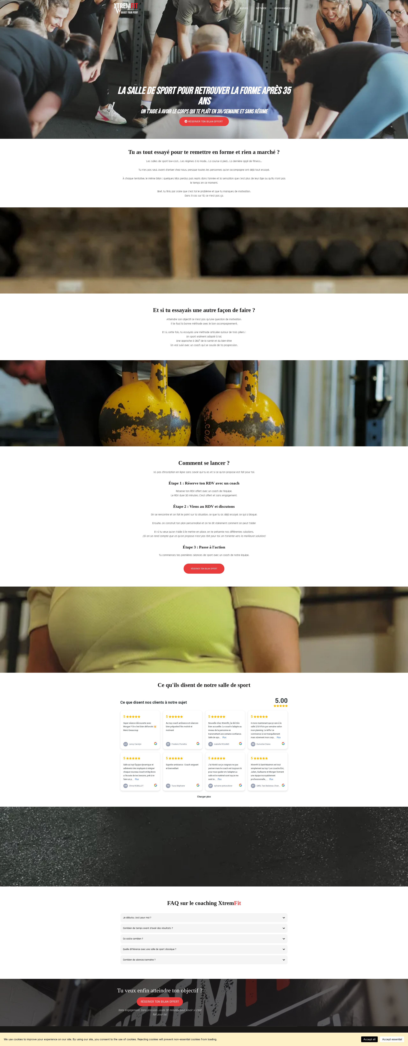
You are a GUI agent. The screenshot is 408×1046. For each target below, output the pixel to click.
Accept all (369, 1039)
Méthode (261, 8)
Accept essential (392, 1039)
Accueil (244, 8)
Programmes (282, 8)
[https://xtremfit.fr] (126, 8)
